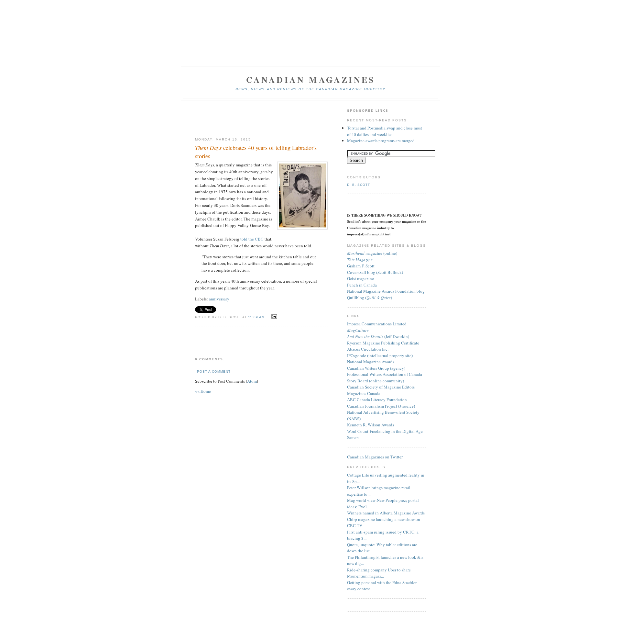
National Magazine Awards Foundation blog (386, 291)
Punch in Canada (362, 285)
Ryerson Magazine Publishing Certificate (383, 343)
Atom (252, 381)
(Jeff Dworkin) (378, 336)
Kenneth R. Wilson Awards (370, 425)
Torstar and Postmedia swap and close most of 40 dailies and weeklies (384, 131)
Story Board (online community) (375, 381)
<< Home (203, 391)
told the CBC (252, 239)
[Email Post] (273, 317)
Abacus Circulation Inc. (367, 349)
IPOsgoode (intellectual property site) (380, 355)
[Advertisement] (261, 119)
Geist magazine (360, 278)
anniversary (219, 299)
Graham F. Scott (361, 266)
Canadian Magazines (310, 79)
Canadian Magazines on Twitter (375, 457)
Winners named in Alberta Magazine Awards (386, 513)
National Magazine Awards (370, 362)
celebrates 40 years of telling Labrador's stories (256, 152)
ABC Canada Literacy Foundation (377, 399)
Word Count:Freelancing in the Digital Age (385, 431)
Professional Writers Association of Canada (384, 374)
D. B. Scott (358, 184)
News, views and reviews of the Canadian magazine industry (310, 89)
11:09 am (257, 317)
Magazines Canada (363, 393)
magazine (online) (372, 253)
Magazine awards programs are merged (381, 140)
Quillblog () (369, 297)
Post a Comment (214, 371)
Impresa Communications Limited (377, 324)
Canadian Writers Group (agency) (376, 368)
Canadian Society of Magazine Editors (381, 387)
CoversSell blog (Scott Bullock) (375, 272)
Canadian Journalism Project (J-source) (381, 406)
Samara (353, 437)
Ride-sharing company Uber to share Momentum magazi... (379, 573)
